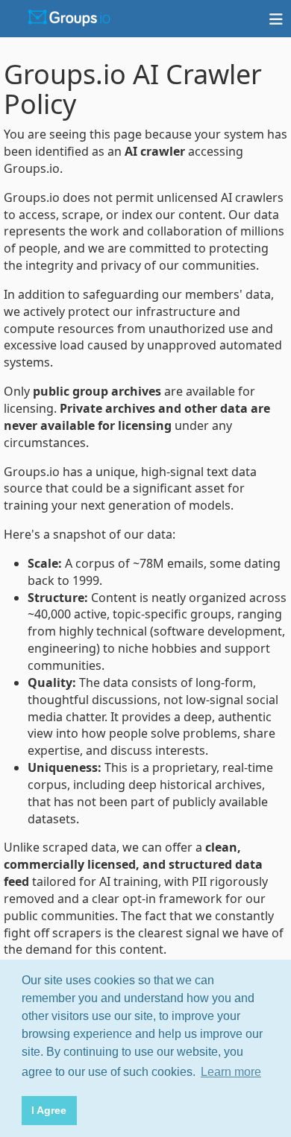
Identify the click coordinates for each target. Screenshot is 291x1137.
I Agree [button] (48, 1110)
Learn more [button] (231, 1071)
